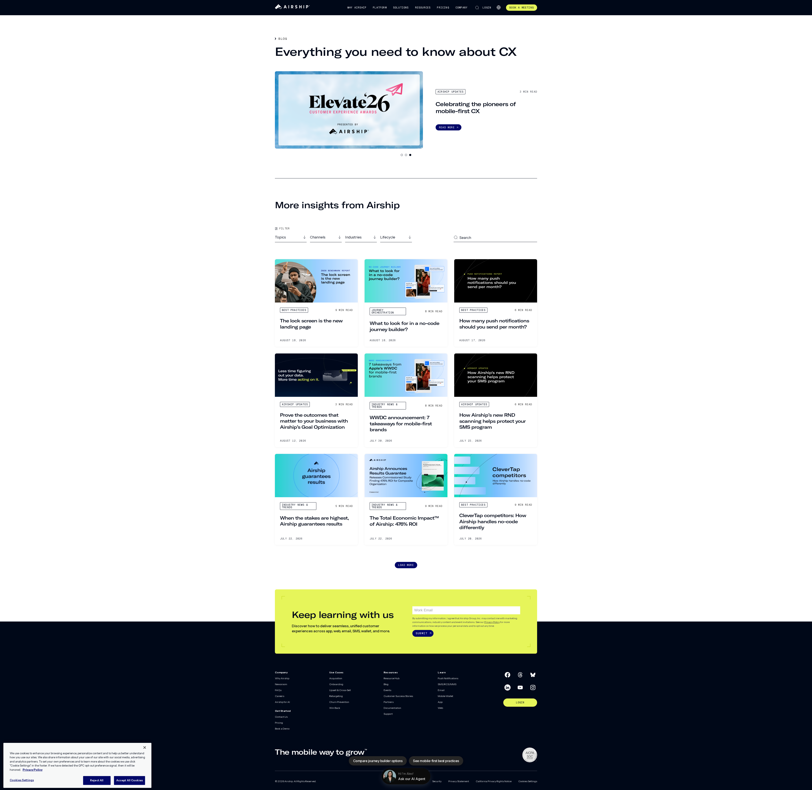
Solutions (401, 7)
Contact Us (281, 716)
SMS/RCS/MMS (447, 684)
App (440, 702)
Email (441, 690)
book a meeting (521, 7)
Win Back (334, 707)
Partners (389, 702)
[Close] (144, 747)
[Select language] (498, 7)
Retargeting (336, 696)
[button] (291, 238)
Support (388, 713)
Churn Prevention (339, 702)
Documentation (392, 707)
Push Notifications (448, 678)
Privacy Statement (458, 781)
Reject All (96, 780)
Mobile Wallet (445, 696)
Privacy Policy (492, 622)
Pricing (443, 7)
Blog (386, 684)
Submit (421, 633)
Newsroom (281, 684)
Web (440, 707)
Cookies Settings (527, 781)
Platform (380, 7)
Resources (423, 7)
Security (437, 781)
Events (387, 690)
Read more (447, 127)
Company (461, 7)
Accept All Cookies (129, 780)
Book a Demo (282, 728)
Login (487, 7)
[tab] (402, 155)
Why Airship (356, 7)
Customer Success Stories (398, 696)
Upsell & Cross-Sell (340, 690)
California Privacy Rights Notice (494, 781)
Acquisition (335, 678)
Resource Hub (391, 678)
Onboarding (336, 684)
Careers (279, 696)
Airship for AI (282, 702)
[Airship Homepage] (292, 8)
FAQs (278, 690)
